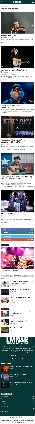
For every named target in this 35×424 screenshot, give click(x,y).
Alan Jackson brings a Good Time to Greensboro (14, 71)
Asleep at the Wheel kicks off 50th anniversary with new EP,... (13, 141)
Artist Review (4, 408)
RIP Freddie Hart (7, 213)
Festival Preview (5, 404)
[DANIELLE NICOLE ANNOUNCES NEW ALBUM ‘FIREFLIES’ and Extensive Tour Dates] (5, 300)
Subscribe (30, 239)
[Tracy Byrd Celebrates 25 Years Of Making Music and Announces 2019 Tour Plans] (17, 164)
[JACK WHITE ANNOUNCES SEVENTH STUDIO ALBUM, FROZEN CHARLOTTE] (5, 284)
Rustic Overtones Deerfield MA (18, 374)
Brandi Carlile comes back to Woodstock (21, 366)
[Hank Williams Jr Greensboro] (17, 93)
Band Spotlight (4, 406)
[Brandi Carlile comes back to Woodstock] (5, 369)
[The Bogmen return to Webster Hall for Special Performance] (5, 314)
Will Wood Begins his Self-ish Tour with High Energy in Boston (21, 383)
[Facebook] (12, 358)
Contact (23, 417)
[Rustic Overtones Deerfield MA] (5, 377)
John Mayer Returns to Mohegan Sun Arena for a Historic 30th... (20, 320)
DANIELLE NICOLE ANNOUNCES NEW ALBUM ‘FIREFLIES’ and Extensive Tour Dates (20, 299)
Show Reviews (4, 396)
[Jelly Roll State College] (17, 23)
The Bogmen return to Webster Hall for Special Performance (21, 312)
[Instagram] (16, 358)
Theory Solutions (20, 422)
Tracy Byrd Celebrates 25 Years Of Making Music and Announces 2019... (16, 178)
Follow (31, 232)
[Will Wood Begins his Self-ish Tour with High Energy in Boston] (5, 385)
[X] (19, 358)
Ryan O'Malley (4, 37)
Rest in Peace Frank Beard (17, 328)
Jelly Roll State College (9, 35)
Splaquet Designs (29, 420)
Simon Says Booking (13, 420)
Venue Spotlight (4, 411)
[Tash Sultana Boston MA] (17, 258)
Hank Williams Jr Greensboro (11, 105)
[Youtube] (22, 358)
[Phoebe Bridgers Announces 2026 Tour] (5, 292)
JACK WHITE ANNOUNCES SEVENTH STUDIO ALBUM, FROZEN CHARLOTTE (22, 282)
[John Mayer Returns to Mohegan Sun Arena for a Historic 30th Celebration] (5, 322)
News (2, 399)
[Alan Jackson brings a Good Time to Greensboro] (17, 57)
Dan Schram (3, 74)
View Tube (12, 417)
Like (32, 229)
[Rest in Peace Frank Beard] (5, 330)
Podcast (18, 417)
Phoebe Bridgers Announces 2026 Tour (21, 289)
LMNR (2, 144)
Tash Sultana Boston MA (10, 271)
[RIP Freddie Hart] (17, 201)
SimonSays (3, 215)
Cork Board (3, 401)
